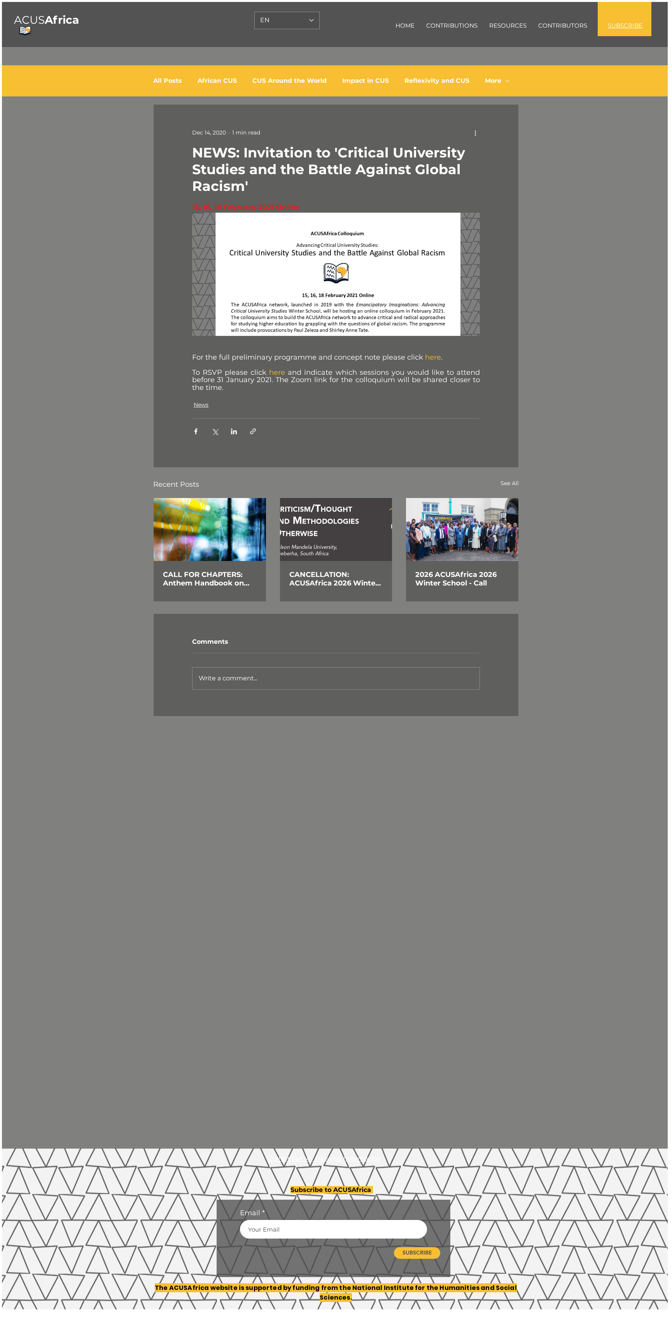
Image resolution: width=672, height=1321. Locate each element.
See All (509, 483)
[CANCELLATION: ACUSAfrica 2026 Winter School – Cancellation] (336, 529)
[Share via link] (253, 431)
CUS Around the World (289, 80)
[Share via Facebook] (196, 431)
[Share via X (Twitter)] (215, 431)
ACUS (46, 19)
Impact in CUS (365, 80)
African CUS (217, 80)
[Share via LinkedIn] (234, 431)
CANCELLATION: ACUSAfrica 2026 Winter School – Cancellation (333, 578)
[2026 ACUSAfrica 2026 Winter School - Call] (462, 529)
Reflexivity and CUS (436, 80)
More (493, 80)
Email (250, 1212)
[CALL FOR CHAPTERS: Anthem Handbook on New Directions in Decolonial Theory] (210, 529)
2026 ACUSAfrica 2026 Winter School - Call (456, 578)
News (201, 404)
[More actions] (475, 132)
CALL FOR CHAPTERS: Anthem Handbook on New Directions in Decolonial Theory (203, 578)
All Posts (167, 80)
